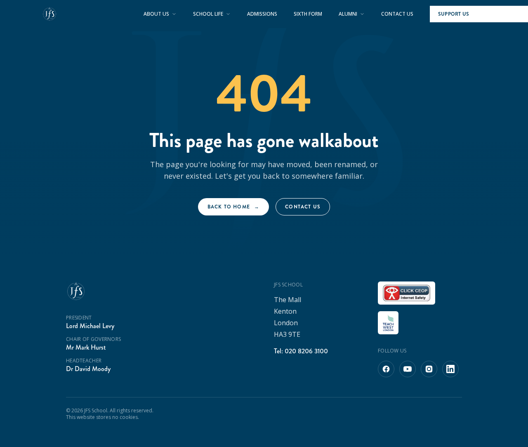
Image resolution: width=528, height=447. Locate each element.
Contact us (303, 206)
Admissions (262, 14)
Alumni (348, 14)
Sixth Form (308, 14)
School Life (208, 14)
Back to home (233, 206)
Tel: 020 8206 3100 (301, 351)
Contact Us (397, 14)
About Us (156, 14)
